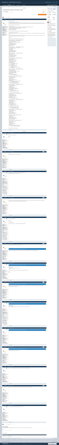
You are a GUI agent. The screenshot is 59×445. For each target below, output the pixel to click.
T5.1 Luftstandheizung (10, 12)
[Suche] (56, 5)
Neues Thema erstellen (34, 14)
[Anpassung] (56, 2)
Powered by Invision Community (54, 441)
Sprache (2, 441)
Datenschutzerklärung (8, 441)
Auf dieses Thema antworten (42, 14)
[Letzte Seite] (10, 17)
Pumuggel (50, 14)
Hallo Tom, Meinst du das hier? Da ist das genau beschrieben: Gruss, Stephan (52, 24)
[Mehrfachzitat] (9, 129)
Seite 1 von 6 (13, 424)
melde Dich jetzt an (20, 427)
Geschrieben (11, 19)
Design (5, 441)
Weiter (9, 424)
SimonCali (55, 14)
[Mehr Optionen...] (45, 19)
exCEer (54, 12)
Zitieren (11, 169)
